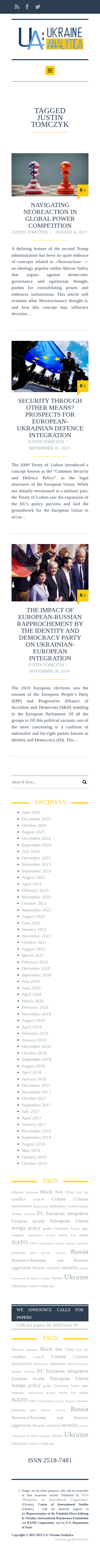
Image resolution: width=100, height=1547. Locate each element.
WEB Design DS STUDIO (71, 1539)
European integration (67, 1213)
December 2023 (36, 858)
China (69, 1192)
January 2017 (34, 1124)
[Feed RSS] (17, 7)
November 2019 (36, 1014)
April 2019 (32, 1027)
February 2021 (35, 962)
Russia (79, 1251)
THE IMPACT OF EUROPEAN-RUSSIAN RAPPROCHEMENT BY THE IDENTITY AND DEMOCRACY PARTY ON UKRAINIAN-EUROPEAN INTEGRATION (50, 634)
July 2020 (31, 981)
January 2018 (34, 1079)
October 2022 (34, 903)
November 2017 (36, 1092)
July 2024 (31, 851)
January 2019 (34, 1040)
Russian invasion (46, 1268)
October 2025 (34, 825)
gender (47, 1228)
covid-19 (38, 1199)
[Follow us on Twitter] (36, 7)
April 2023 (32, 884)
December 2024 (36, 838)
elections (29, 1214)
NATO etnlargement (41, 1243)
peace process (40, 1252)
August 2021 (33, 949)
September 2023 (36, 871)
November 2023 (36, 864)
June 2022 (31, 923)
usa (45, 1285)
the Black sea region (39, 1278)
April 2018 (32, 1072)
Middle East (67, 1235)
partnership (18, 1252)
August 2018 (33, 1066)
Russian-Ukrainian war (38, 1260)
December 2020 (36, 968)
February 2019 (35, 1033)
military (83, 1235)
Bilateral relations (25, 1192)
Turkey (57, 1278)
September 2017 (36, 1105)
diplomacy (58, 1206)
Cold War (82, 1192)
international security (41, 1235)
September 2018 (36, 1059)
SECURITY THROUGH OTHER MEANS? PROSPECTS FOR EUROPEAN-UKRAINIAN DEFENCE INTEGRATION (50, 418)
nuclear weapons (65, 1243)
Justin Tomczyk (30, 232)
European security (28, 1221)
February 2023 (35, 890)
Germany (61, 1228)
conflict (19, 1199)
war (51, 1286)
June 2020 (31, 988)
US (39, 1286)
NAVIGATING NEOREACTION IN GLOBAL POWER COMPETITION (50, 215)
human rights (79, 1228)
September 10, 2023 (49, 448)
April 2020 (32, 994)
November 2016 (36, 1131)
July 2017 (31, 1111)
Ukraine (76, 1277)
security (69, 1267)
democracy (40, 1206)
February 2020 (35, 1007)
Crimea (59, 1199)
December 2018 (36, 1046)
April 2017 (32, 1118)
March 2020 (33, 1001)
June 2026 (31, 812)
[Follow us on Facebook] (27, 7)
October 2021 (34, 942)
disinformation (78, 1206)
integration (18, 1235)
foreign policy (26, 1228)
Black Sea (51, 1191)
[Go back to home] (50, 36)
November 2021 (36, 936)
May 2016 (31, 1150)
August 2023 (33, 877)
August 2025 (33, 832)
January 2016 (34, 1157)
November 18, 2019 (49, 671)
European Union (69, 1220)
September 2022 (36, 910)
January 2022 (34, 929)
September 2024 (36, 845)
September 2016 (36, 1137)
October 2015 (34, 1163)
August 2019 (33, 1020)
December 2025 (36, 819)
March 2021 (33, 955)
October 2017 (34, 1098)
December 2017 (36, 1085)
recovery (60, 1253)
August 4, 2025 (71, 232)
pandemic (82, 1243)
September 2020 (36, 975)
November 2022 (36, 897)
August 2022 (33, 916)
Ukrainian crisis (24, 1286)
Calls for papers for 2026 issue (45, 1325)
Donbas (17, 1214)
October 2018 (34, 1053)
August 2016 (33, 1144)
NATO (20, 1242)
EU (40, 1213)
